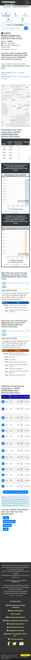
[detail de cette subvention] (3, 401)
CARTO (27, 126)
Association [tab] (6, 16)
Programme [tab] (25, 16)
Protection (7, 525)
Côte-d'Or (14, 49)
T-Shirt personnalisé (16, 639)
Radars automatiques (16, 610)
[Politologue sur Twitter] (14, 645)
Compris (25, 655)
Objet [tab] (15, 16)
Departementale (9, 521)
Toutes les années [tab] (4, 285)
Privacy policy (19, 595)
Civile (5, 529)
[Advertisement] (15, 543)
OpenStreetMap (17, 126)
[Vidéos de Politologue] (21, 645)
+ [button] (3, 86)
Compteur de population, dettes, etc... (16, 635)
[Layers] (27, 87)
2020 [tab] (13, 283)
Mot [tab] (22, 21)
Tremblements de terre (16, 627)
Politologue (14, 581)
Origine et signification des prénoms (16, 620)
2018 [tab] (22, 283)
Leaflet (10, 126)
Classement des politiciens (16, 617)
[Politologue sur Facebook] (9, 645)
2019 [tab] (18, 283)
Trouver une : (15, 25)
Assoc (6, 518)
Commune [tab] (8, 21)
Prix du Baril (16, 614)
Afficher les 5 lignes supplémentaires (15, 492)
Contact (16, 649)
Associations (7, 7)
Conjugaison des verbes (16, 630)
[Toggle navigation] (27, 2)
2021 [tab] (9, 283)
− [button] (3, 89)
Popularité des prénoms (16, 624)
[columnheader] (4, 142)
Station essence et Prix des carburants (16, 606)
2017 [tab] (27, 283)
